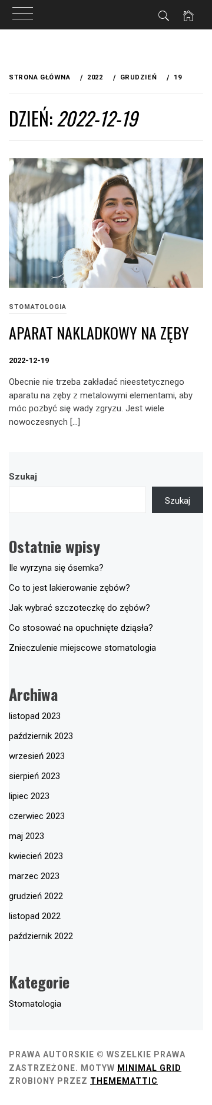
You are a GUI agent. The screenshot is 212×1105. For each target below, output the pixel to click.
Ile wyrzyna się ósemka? (56, 568)
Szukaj (23, 476)
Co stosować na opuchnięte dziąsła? (81, 628)
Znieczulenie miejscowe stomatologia (82, 648)
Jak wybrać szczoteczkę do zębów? (79, 608)
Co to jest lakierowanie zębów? (69, 588)
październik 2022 (41, 936)
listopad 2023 (35, 716)
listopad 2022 (35, 916)
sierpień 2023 (34, 776)
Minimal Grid (149, 1068)
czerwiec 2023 (37, 816)
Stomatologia (38, 307)
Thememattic (124, 1081)
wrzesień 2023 (37, 756)
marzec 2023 (34, 876)
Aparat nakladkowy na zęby (99, 332)
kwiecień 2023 (36, 856)
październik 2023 (41, 736)
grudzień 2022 (36, 896)
